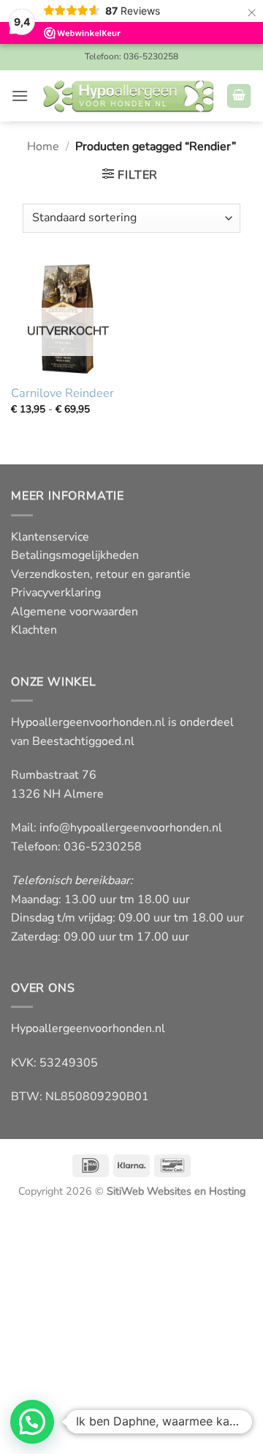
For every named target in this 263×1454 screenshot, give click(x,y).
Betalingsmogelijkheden (75, 555)
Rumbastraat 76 (53, 775)
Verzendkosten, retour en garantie (101, 574)
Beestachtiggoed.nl (83, 741)
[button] (19, 96)
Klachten (34, 630)
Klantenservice (50, 537)
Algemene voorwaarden (74, 612)
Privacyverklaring (56, 593)
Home (43, 146)
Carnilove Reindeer (62, 393)
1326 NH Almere (57, 794)
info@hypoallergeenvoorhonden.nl (130, 828)
